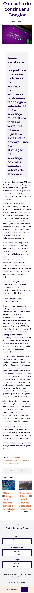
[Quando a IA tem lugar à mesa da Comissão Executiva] (25, 481)
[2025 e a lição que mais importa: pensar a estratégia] (8, 481)
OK (24, 589)
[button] (3, 496)
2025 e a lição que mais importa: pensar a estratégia (8, 501)
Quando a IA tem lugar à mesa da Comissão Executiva (25, 501)
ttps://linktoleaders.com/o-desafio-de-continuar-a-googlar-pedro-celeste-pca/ (15, 460)
